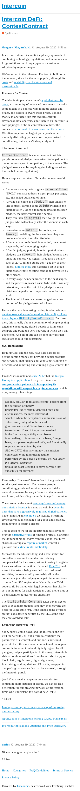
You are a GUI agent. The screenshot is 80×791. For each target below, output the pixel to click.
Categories (19, 770)
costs (5, 82)
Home (5, 770)
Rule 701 (54, 566)
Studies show (23, 266)
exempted (30, 515)
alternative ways (22, 534)
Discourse (23, 786)
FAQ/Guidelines (39, 770)
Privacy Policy (10, 777)
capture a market (37, 542)
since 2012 (38, 375)
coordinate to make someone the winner (39, 129)
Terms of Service (63, 770)
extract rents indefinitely (32, 547)
